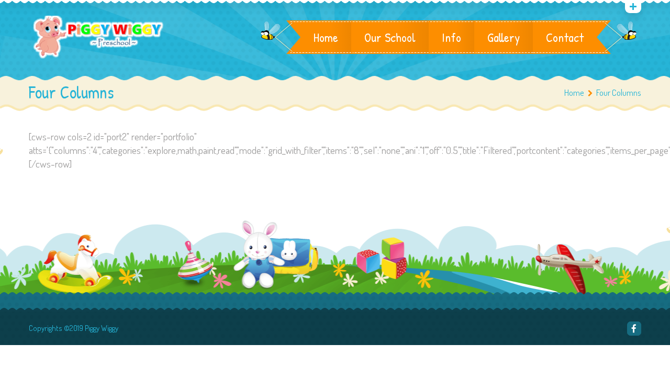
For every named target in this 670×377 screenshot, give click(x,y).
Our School (390, 37)
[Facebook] (634, 328)
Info (451, 37)
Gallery (503, 37)
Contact (565, 37)
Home (326, 37)
